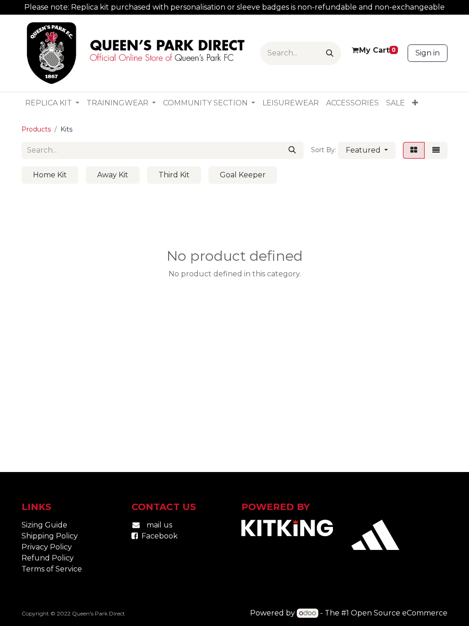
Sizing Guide (44, 525)
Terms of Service (52, 569)
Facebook (160, 536)
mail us (159, 525)
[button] (367, 150)
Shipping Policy (50, 536)
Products (36, 129)
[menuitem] (52, 103)
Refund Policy (48, 558)
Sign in (427, 53)
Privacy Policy (47, 547)
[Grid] (414, 150)
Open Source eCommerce (399, 613)
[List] (436, 150)
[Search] (329, 53)
